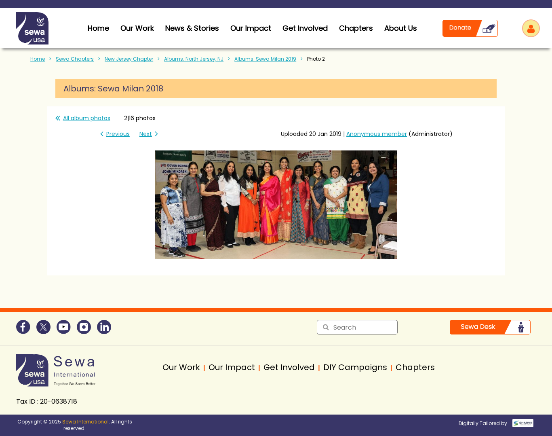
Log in (531, 28)
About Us (400, 28)
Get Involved (305, 28)
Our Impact (250, 28)
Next (145, 134)
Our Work (137, 28)
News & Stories (192, 28)
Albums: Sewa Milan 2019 (265, 58)
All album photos (86, 118)
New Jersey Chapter (129, 58)
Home (37, 58)
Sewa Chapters (75, 58)
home (98, 28)
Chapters (356, 28)
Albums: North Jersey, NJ (193, 58)
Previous (118, 134)
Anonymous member (376, 134)
